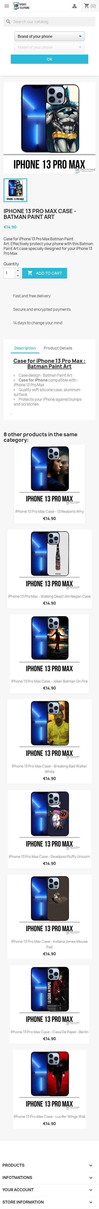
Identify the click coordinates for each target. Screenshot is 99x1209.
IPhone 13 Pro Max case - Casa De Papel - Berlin (49, 1032)
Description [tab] (25, 348)
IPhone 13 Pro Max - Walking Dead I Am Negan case (49, 596)
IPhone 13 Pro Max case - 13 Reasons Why (49, 511)
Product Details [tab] (58, 348)
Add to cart (44, 273)
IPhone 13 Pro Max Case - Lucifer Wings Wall (49, 1116)
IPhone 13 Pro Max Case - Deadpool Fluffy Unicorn (49, 856)
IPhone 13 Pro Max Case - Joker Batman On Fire (49, 681)
